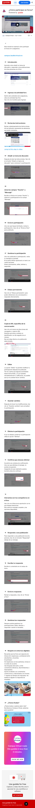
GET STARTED (17, 795)
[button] (17, 25)
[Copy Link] (15, 2)
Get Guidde (24, 2)
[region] (17, 24)
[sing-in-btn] (32, 2)
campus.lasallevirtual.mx (13, 55)
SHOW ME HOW (17, 759)
